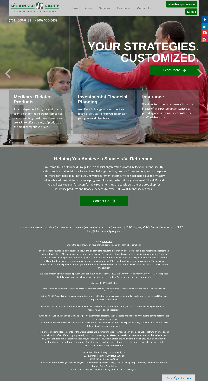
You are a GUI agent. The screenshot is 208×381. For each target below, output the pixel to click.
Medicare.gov (143, 288)
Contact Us (101, 201)
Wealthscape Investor (182, 4)
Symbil (191, 11)
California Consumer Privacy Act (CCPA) (139, 273)
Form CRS (107, 241)
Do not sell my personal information (134, 277)
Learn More (171, 70)
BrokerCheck (134, 244)
